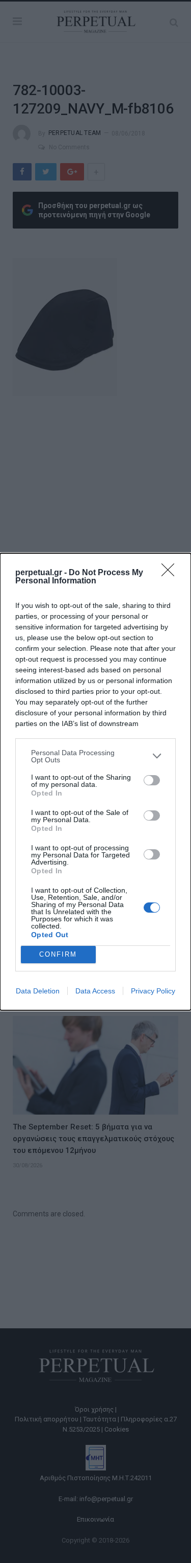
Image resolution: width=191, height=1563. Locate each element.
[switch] (152, 780)
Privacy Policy (153, 991)
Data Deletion (38, 991)
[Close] (171, 573)
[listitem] (95, 756)
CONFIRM (58, 954)
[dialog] (95, 781)
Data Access (95, 991)
